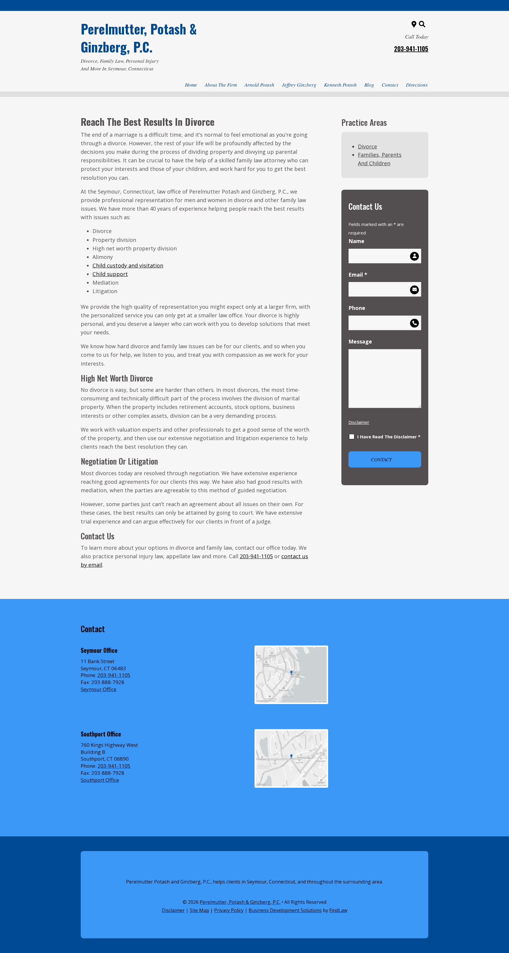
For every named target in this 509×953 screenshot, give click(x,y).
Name (356, 241)
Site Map (199, 910)
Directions (417, 84)
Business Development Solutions (285, 910)
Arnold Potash (259, 84)
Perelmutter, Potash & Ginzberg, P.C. (139, 37)
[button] (503, 910)
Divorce (367, 146)
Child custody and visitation (127, 265)
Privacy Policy (229, 910)
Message (360, 341)
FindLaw (338, 910)
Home (191, 84)
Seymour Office (98, 689)
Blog (369, 84)
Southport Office (100, 780)
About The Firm (221, 84)
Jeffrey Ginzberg (299, 84)
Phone (356, 307)
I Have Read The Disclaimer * (388, 437)
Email (357, 274)
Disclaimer (358, 422)
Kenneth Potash (340, 84)
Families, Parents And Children (379, 159)
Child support (110, 274)
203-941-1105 (411, 48)
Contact (390, 84)
